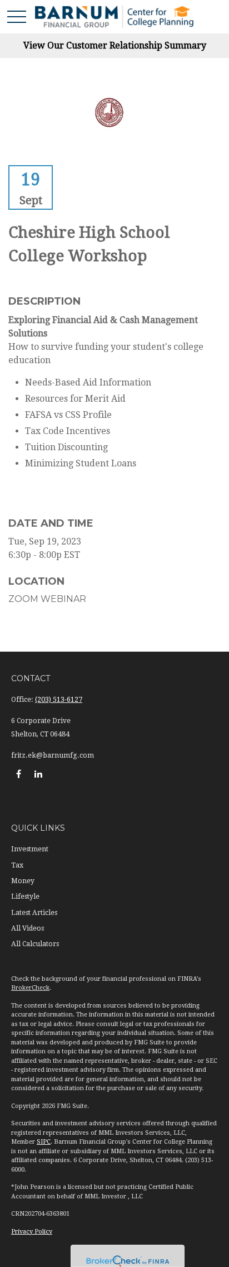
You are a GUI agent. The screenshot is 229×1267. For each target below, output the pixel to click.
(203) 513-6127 (58, 700)
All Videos (27, 928)
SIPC (44, 1141)
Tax (17, 865)
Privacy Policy (31, 1231)
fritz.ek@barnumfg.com (52, 755)
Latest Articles (34, 913)
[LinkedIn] (38, 773)
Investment (29, 849)
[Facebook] (18, 773)
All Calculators (35, 944)
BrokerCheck (30, 987)
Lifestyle (25, 896)
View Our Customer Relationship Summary (114, 45)
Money (22, 881)
